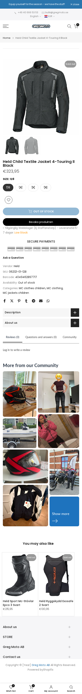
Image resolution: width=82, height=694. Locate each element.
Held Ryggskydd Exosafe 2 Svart (56, 603)
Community (69, 337)
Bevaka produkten (41, 222)
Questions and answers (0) (41, 337)
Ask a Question (13, 258)
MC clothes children (32, 288)
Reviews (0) (12, 337)
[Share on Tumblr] (26, 301)
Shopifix (48, 670)
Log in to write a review (16, 350)
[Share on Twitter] (12, 301)
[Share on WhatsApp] (48, 301)
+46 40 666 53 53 (28, 12)
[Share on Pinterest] (19, 301)
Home (6, 38)
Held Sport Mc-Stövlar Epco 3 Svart (18, 603)
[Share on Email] (41, 301)
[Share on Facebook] (4, 301)
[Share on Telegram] (33, 301)
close (75, 4)
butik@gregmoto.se (56, 12)
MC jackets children (16, 293)
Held (16, 266)
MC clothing (55, 288)
